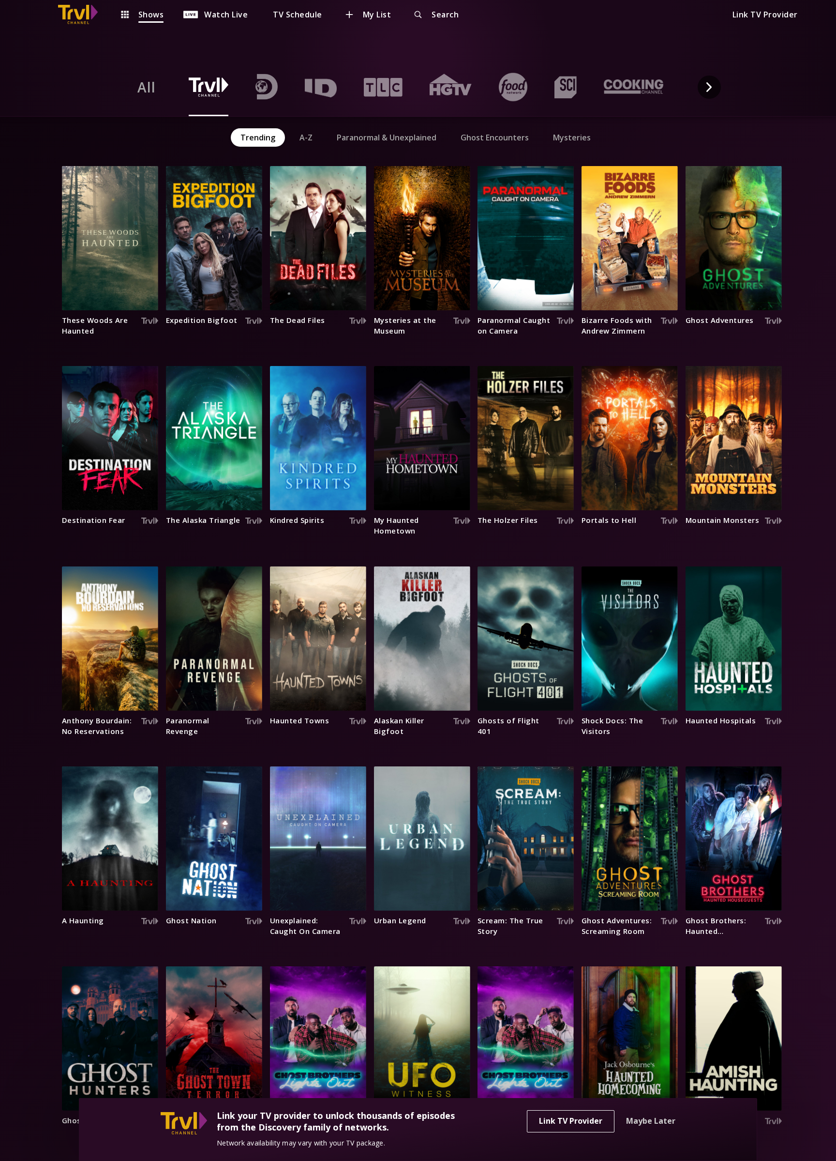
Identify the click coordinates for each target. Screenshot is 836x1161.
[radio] (147, 87)
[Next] (709, 87)
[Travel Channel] (82, 14)
